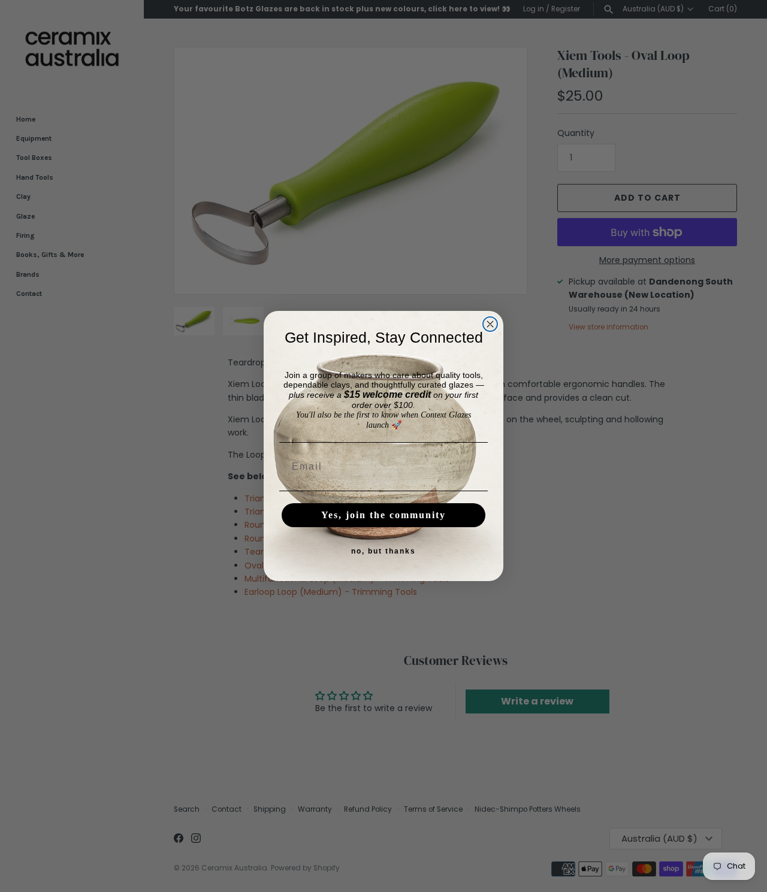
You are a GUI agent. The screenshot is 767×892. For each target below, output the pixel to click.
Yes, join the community (383, 515)
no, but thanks (383, 551)
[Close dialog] (490, 324)
